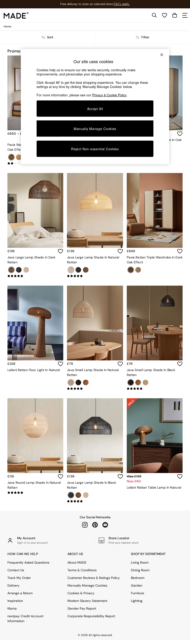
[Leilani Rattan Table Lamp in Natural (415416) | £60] (155, 435)
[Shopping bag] (175, 15)
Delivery (13, 585)
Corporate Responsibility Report (91, 616)
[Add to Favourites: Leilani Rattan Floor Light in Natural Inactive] (60, 364)
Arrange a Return (20, 593)
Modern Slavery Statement (87, 601)
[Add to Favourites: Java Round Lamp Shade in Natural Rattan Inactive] (60, 476)
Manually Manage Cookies (87, 585)
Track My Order (19, 578)
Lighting (136, 601)
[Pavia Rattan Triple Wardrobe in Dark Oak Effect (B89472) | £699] (155, 210)
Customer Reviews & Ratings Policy (93, 578)
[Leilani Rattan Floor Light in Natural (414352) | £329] (35, 323)
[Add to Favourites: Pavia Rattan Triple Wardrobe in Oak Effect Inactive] (180, 134)
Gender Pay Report (81, 608)
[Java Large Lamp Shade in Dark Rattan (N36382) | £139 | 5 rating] (35, 276)
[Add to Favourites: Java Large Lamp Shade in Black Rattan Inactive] (120, 476)
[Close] (162, 54)
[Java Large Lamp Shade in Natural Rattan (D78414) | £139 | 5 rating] (95, 276)
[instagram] (85, 525)
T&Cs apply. (122, 4)
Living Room (140, 562)
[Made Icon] (16, 15)
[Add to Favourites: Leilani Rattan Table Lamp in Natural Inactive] (180, 476)
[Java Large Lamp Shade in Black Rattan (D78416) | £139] (95, 435)
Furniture (137, 593)
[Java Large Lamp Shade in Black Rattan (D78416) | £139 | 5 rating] (95, 501)
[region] (95, 106)
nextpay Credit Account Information (25, 618)
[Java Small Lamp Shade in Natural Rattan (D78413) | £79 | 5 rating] (95, 389)
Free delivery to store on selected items (87, 4)
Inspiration (15, 601)
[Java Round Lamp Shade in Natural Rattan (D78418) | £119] (35, 435)
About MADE (76, 562)
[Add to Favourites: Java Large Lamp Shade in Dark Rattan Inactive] (60, 251)
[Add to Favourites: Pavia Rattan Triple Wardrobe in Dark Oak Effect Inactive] (180, 251)
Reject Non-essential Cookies (95, 149)
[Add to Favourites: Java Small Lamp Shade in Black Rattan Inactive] (180, 364)
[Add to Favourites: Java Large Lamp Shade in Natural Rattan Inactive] (120, 251)
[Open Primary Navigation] (185, 15)
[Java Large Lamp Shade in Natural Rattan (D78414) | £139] (95, 210)
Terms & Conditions (82, 570)
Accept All (95, 108)
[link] (154, 15)
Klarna (12, 608)
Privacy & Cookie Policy (109, 94)
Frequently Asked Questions (28, 562)
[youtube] (105, 525)
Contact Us (15, 570)
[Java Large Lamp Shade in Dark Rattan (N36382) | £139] (35, 210)
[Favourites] (164, 15)
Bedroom (137, 578)
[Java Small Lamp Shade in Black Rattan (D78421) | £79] (155, 323)
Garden (136, 585)
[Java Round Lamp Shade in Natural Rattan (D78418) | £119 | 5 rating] (35, 493)
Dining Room (140, 570)
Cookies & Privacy (80, 593)
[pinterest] (95, 525)
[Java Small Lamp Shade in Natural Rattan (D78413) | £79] (95, 323)
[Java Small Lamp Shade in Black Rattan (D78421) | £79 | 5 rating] (155, 389)
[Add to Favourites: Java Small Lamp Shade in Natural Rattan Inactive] (120, 364)
